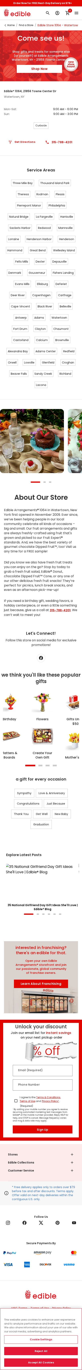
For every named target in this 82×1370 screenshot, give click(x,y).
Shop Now (39, 69)
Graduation (41, 824)
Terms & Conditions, (48, 1097)
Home (11, 25)
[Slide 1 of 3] (35, 483)
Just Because (56, 804)
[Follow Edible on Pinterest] (58, 1223)
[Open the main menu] (76, 13)
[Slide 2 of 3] (44, 483)
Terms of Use (27, 1101)
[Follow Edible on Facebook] (24, 1223)
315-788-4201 (60, 610)
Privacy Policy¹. (50, 1101)
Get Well (42, 814)
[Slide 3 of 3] (50, 483)
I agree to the (27, 1097)
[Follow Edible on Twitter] (41, 1223)
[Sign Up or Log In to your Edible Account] (57, 13)
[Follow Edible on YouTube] (74, 1223)
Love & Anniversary (52, 793)
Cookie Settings (41, 1339)
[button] (41, 1154)
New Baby (61, 814)
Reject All (41, 1351)
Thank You (21, 814)
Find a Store (26, 25)
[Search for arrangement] (48, 13)
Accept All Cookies (41, 1362)
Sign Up (42, 1130)
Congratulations (28, 804)
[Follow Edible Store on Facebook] (41, 658)
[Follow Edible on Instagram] (8, 1223)
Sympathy (24, 793)
